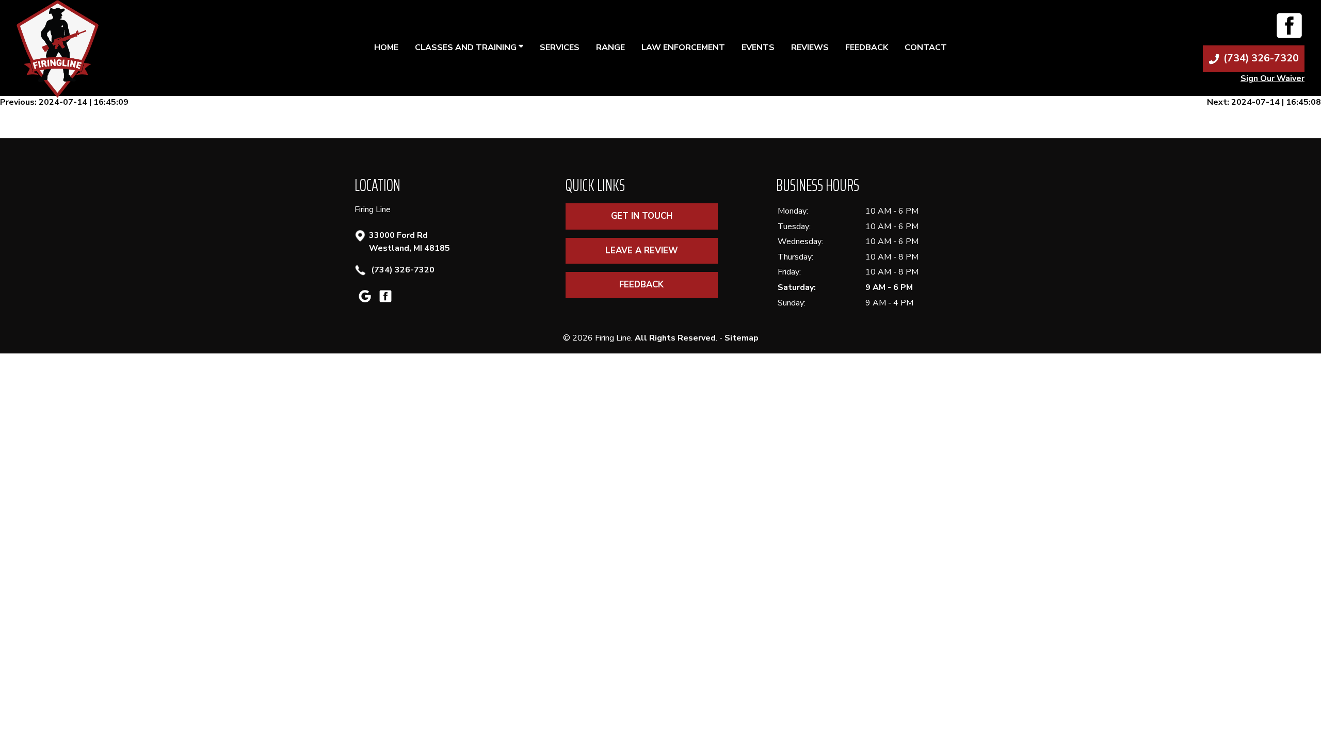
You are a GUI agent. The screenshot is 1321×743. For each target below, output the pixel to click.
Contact (926, 47)
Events (758, 47)
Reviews (810, 47)
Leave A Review (641, 250)
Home (386, 47)
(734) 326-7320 (401, 270)
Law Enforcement (683, 47)
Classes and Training (467, 47)
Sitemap (741, 338)
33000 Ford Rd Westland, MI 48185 (409, 242)
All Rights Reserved (675, 338)
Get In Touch (641, 216)
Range (610, 47)
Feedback (866, 47)
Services (559, 47)
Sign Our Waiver (1272, 78)
